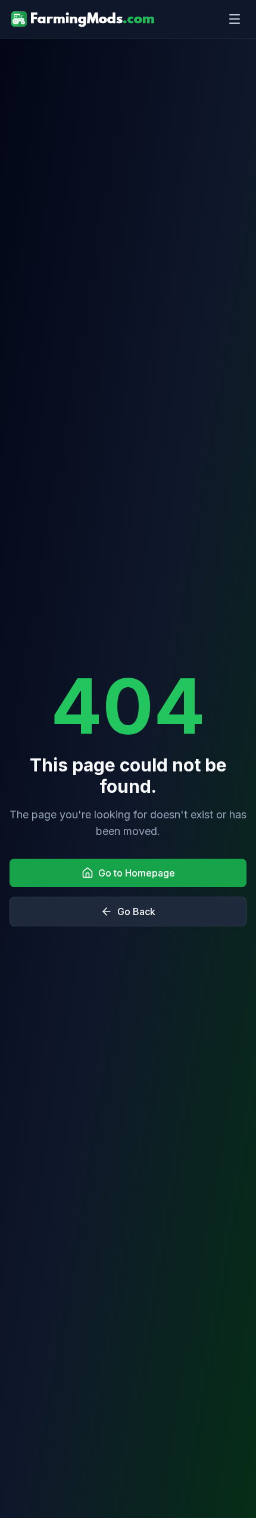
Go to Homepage (136, 873)
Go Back (136, 911)
